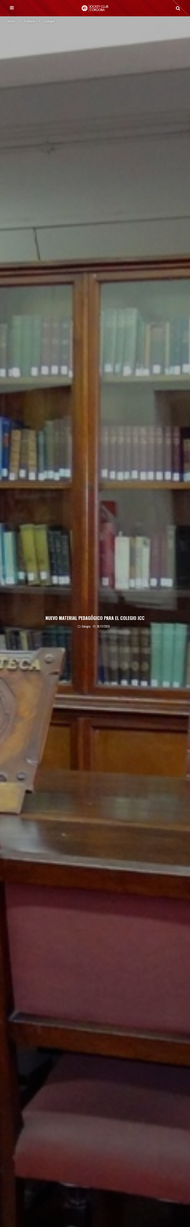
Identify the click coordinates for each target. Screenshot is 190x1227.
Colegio (86, 626)
